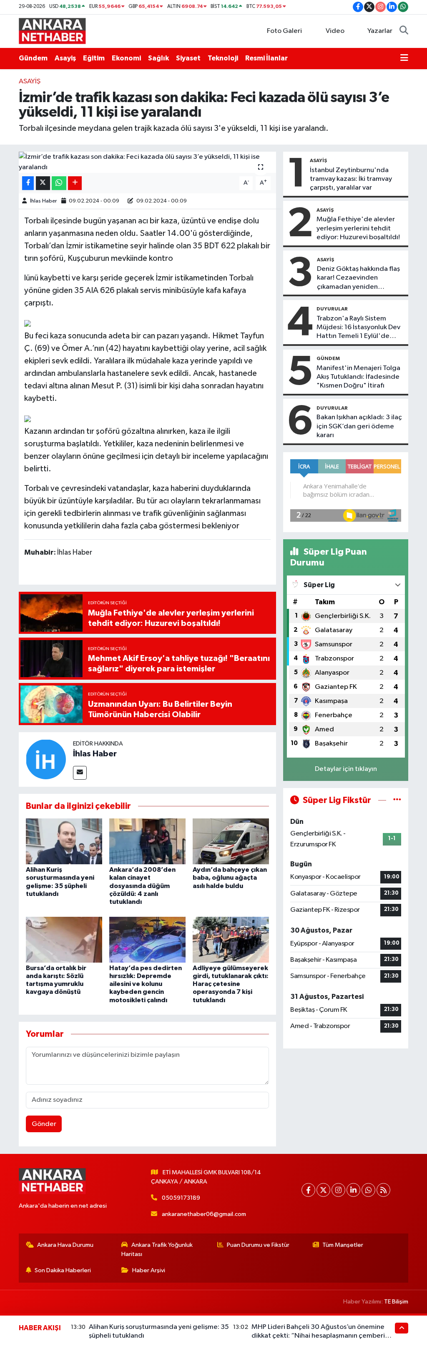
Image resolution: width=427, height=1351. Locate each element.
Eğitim (94, 58)
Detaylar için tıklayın (346, 769)
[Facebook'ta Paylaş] (28, 183)
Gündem (33, 58)
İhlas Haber (43, 201)
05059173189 (181, 1198)
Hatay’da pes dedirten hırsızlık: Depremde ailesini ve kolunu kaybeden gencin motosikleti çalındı (145, 984)
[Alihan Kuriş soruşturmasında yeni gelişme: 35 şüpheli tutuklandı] (64, 841)
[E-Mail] (80, 773)
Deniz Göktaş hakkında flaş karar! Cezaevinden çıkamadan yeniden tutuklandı (358, 278)
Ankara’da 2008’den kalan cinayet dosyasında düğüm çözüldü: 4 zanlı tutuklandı (142, 885)
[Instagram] (338, 1190)
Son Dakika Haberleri (63, 1270)
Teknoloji (223, 58)
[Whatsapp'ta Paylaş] (59, 183)
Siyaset (188, 58)
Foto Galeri (284, 31)
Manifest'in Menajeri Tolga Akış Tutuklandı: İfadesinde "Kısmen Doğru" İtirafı (358, 377)
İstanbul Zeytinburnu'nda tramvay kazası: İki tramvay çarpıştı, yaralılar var (351, 179)
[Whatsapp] (368, 1190)
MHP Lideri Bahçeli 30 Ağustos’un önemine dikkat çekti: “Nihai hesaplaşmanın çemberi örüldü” (318, 1335)
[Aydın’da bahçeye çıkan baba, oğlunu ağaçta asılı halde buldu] (231, 841)
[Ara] (403, 31)
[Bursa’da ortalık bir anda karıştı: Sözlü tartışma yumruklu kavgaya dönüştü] (64, 939)
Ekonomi (126, 58)
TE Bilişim (396, 1301)
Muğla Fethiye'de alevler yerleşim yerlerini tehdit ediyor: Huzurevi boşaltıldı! (358, 228)
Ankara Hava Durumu (65, 1245)
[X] (323, 1190)
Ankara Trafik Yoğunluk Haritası (157, 1249)
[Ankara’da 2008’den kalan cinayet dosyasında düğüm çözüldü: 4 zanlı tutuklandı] (147, 841)
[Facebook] (308, 1190)
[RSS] (383, 1190)
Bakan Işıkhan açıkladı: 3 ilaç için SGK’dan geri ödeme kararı (359, 426)
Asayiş (65, 58)
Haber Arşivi (148, 1270)
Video (335, 31)
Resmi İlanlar (266, 58)
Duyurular (332, 308)
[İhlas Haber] (46, 759)
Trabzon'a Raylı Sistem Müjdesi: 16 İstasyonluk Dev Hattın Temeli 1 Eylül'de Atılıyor (358, 328)
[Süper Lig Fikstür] (397, 800)
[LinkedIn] (353, 1190)
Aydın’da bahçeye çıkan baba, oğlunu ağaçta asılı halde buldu (230, 877)
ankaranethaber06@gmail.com (204, 1214)
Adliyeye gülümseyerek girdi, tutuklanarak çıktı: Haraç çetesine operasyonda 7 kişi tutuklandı (231, 984)
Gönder (44, 1124)
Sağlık (158, 58)
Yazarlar (379, 31)
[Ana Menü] (404, 58)
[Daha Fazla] (75, 183)
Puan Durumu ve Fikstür (258, 1245)
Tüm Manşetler (342, 1245)
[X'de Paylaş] (43, 183)
